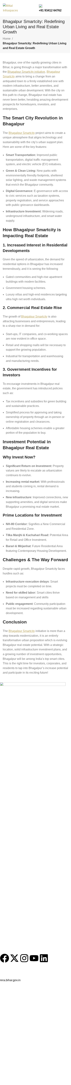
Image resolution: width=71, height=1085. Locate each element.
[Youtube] (34, 958)
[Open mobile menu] (66, 8)
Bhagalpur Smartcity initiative (26, 71)
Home (7, 38)
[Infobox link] (35, 8)
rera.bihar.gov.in (10, 980)
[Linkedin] (43, 958)
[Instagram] (24, 958)
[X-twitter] (14, 958)
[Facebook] (4, 958)
